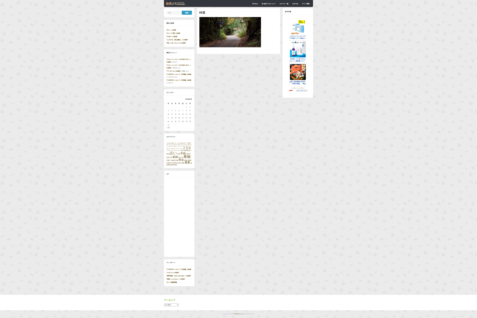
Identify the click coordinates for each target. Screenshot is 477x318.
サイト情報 (306, 4)
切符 (167, 154)
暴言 (180, 157)
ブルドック (174, 148)
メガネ (187, 148)
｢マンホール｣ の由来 (173, 71)
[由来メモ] (176, 4)
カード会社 (187, 143)
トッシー (171, 77)
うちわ (168, 143)
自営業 (175, 163)
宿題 (187, 154)
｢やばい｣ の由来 (171, 36)
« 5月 (168, 128)
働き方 (189, 150)
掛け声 (170, 157)
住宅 (182, 150)
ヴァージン (177, 150)
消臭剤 (173, 160)
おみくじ (173, 143)
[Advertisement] (179, 217)
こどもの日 (180, 143)
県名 (181, 159)
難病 (172, 165)
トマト (179, 146)
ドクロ (183, 146)
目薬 (176, 160)
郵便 (169, 165)
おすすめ (295, 4)
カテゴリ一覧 (283, 4)
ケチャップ (181, 144)
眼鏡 (185, 160)
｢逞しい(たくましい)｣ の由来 (176, 43)
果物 (187, 157)
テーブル (173, 146)
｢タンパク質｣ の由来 (173, 33)
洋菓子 (168, 160)
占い (173, 153)
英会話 (179, 163)
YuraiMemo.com (238, 314)
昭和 (175, 157)
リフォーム (169, 150)
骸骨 (175, 165)
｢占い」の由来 (171, 30)
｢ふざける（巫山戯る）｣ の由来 (177, 40)
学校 (183, 153)
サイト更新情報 (171, 282)
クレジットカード (171, 144)
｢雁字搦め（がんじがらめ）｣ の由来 (178, 276)
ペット (180, 148)
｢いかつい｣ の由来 (172, 272)
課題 (183, 163)
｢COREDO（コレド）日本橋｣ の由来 (178, 74)
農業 (187, 162)
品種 (178, 154)
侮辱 (185, 150)
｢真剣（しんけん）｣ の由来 (175, 279)
